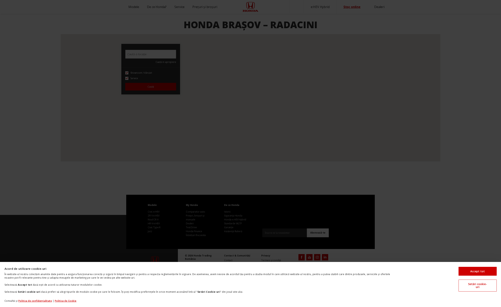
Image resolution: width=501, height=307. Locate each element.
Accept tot (477, 271)
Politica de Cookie (66, 300)
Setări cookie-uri (477, 285)
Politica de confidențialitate (35, 300)
